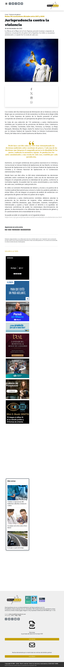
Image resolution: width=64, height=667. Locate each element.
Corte (6, 14)
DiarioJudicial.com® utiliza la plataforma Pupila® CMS (21, 665)
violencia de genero (25, 229)
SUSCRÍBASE (32, 656)
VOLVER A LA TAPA (11, 251)
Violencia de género (15, 14)
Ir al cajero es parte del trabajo (15, 548)
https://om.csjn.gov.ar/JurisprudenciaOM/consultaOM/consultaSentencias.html (33, 217)
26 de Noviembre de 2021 (13, 28)
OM (6, 229)
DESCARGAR (32, 639)
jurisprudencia (15, 229)
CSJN (10, 229)
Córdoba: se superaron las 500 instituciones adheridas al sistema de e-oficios (16, 503)
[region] (17, 437)
